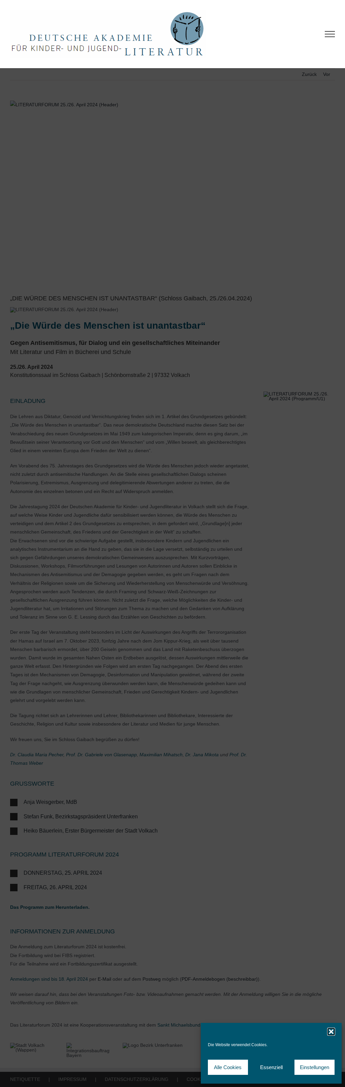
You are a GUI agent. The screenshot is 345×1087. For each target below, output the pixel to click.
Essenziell (271, 1067)
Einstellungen (314, 1067)
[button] (331, 1031)
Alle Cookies (228, 1067)
